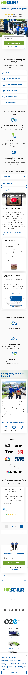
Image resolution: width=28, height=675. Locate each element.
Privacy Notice (5, 669)
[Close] (26, 655)
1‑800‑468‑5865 (14, 569)
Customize (14, 672)
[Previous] (6, 526)
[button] (25, 3)
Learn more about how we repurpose (13, 422)
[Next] (21, 526)
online (18, 127)
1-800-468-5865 (15, 46)
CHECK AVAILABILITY (14, 563)
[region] (14, 664)
